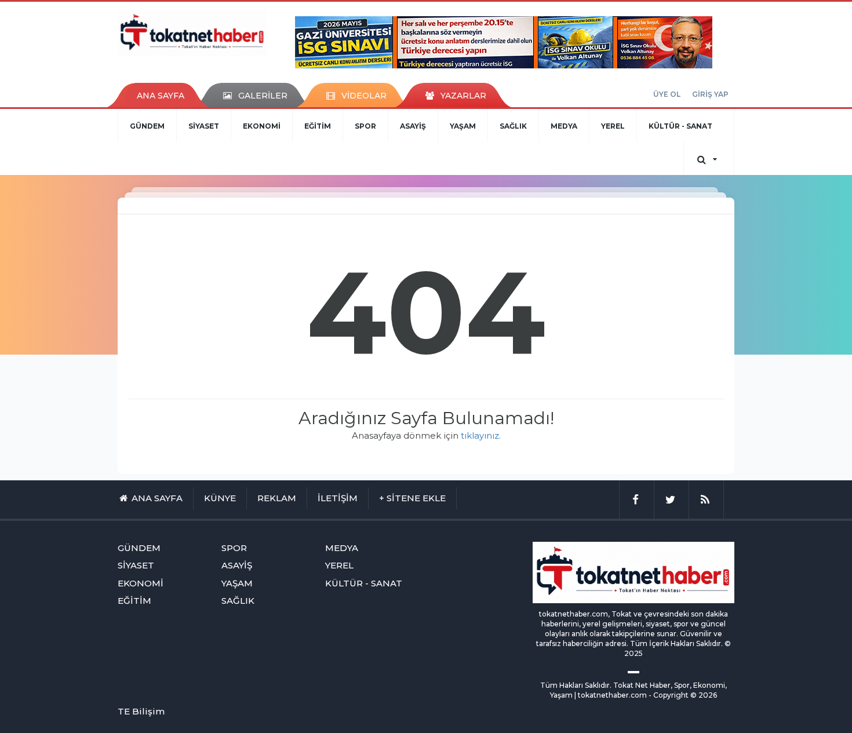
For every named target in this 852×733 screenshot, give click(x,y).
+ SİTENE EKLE (412, 498)
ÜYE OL (666, 94)
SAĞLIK (513, 126)
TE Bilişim (141, 711)
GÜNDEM (147, 126)
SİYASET (203, 126)
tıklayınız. (481, 435)
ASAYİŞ (413, 126)
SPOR (365, 126)
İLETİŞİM (338, 498)
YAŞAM (463, 126)
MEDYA (564, 126)
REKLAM (276, 498)
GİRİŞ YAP (710, 94)
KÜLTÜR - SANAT (680, 126)
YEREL (613, 126)
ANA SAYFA (160, 95)
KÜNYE (220, 498)
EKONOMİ (262, 126)
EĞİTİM (317, 126)
